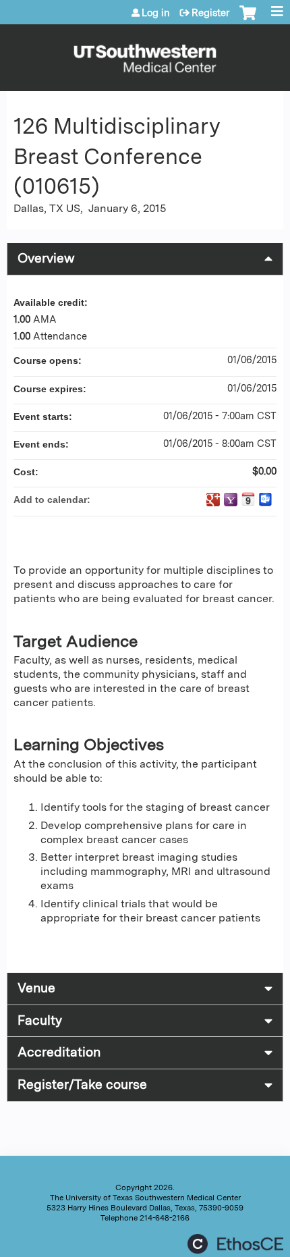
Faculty (40, 1020)
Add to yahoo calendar (230, 499)
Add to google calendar (213, 499)
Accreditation (59, 1052)
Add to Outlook (265, 499)
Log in (156, 13)
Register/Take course (82, 1084)
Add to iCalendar (248, 499)
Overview (46, 258)
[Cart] (247, 19)
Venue (36, 988)
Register (210, 13)
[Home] (145, 54)
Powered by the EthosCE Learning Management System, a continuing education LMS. (235, 1244)
